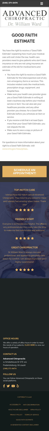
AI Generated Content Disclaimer (24, 425)
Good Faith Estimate (24, 420)
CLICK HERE (30, 345)
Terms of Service (32, 415)
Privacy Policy (16, 415)
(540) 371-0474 (10, 3)
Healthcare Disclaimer (18, 410)
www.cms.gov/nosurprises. (15, 149)
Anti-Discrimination (31, 405)
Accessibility (15, 405)
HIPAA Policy (35, 410)
